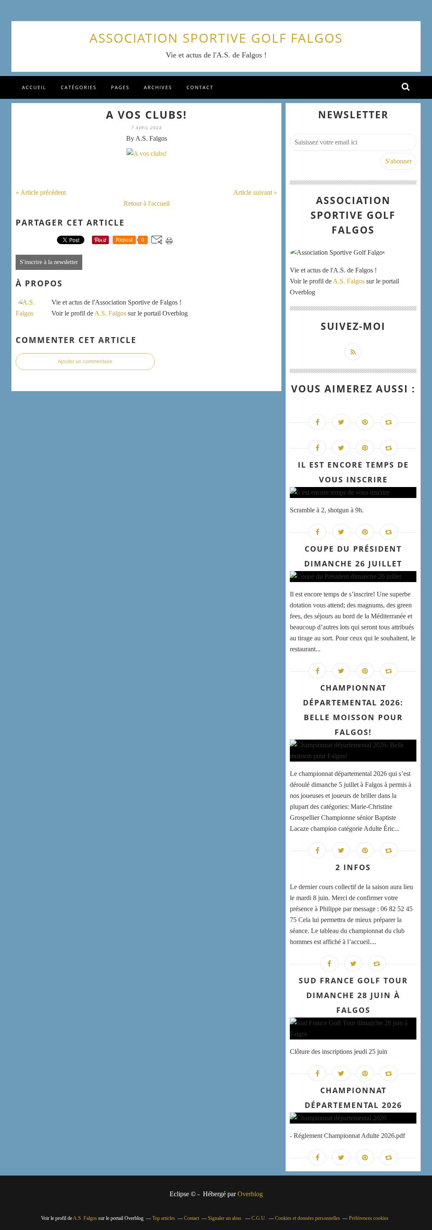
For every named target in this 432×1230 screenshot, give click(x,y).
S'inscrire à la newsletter (49, 262)
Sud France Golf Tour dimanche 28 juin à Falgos (353, 995)
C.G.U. (258, 1218)
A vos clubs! (146, 114)
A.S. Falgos (110, 313)
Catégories (79, 87)
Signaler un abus (225, 1218)
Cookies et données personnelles (307, 1218)
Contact (199, 87)
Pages (120, 87)
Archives (158, 87)
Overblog (250, 1193)
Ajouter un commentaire (85, 362)
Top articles (163, 1218)
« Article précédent (41, 192)
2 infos (353, 867)
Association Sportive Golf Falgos (216, 37)
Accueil (34, 87)
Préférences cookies (369, 1218)
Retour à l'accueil (147, 203)
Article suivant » (255, 192)
